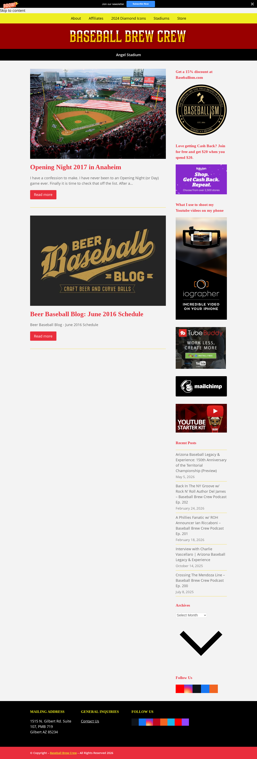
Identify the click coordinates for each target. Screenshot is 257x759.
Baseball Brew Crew (63, 753)
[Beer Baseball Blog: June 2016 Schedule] (98, 260)
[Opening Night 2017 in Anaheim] (98, 113)
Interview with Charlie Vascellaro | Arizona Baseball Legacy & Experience (200, 554)
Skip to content (12, 10)
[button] (128, 4)
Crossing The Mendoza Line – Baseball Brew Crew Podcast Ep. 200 (200, 580)
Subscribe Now (141, 3)
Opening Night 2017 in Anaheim (75, 167)
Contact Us (90, 721)
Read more (43, 194)
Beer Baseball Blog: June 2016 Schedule (86, 314)
